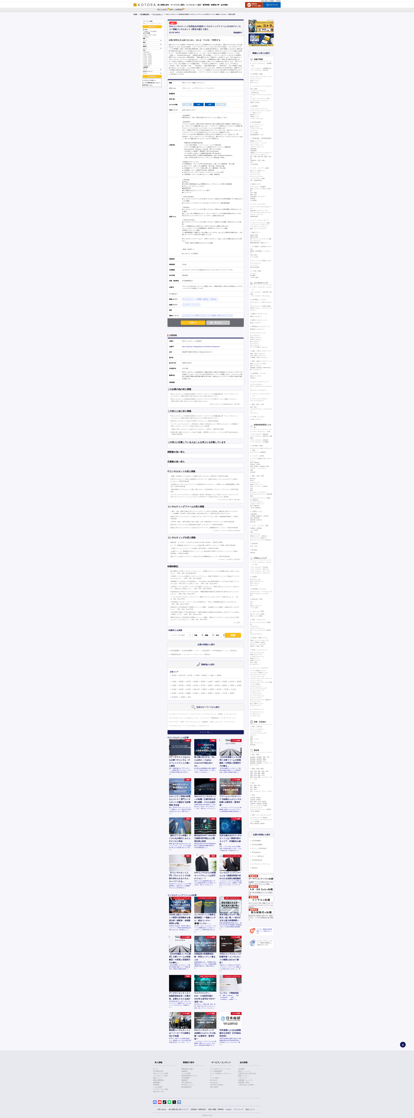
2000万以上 (147, 66)
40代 (155, 35)
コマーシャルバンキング (260, 220)
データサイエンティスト (257, 712)
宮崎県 (232, 693)
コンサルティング (188, 315)
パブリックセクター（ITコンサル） (260, 296)
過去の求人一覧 (158, 1091)
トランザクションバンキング (258, 226)
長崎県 (210, 693)
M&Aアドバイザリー (256, 376)
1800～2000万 (148, 64)
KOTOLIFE (213, 1080)
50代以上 (146, 37)
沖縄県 (183, 697)
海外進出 (255, 550)
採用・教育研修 (254, 518)
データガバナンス (255, 714)
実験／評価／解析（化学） (258, 775)
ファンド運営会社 (231, 650)
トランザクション (176, 726)
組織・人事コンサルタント (258, 353)
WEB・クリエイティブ (259, 650)
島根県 (211, 689)
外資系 (214, 315)
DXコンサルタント (255, 345)
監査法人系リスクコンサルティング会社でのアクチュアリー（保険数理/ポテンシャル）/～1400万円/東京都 (204, 527)
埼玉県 (190, 675)
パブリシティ (242, 1078)
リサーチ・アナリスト (256, 214)
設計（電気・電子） (256, 785)
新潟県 (181, 685)
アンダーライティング (228, 718)
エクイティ (219, 722)
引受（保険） (254, 192)
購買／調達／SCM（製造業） (258, 801)
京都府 (174, 689)
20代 (145, 35)
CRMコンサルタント (256, 339)
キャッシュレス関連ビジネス (261, 260)
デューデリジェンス (193, 722)
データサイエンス (258, 709)
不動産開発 (253, 150)
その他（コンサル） (258, 416)
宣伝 (251, 741)
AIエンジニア (254, 585)
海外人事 (252, 522)
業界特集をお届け (187, 1069)
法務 (251, 532)
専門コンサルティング (203, 315)
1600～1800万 (148, 62)
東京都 (174, 675)
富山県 (196, 685)
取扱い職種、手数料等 (215, 1109)
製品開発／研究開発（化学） (258, 761)
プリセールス (254, 626)
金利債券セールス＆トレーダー (259, 210)
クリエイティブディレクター (258, 733)
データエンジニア (255, 692)
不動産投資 (214, 718)
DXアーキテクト (255, 583)
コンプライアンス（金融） (258, 178)
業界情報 (156, 1085)
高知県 (196, 693)
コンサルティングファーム (191, 305)
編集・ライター (254, 739)
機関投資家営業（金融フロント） (260, 243)
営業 (251, 737)
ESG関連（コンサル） (259, 299)
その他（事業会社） (256, 507)
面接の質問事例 (158, 1080)
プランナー (253, 735)
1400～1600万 (148, 60)
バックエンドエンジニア (257, 676)
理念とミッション (244, 1071)
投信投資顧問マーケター (257, 134)
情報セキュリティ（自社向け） (259, 536)
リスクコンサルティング (260, 381)
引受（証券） (254, 255)
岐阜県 (217, 685)
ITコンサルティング (258, 333)
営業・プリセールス (258, 620)
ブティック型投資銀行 (202, 650)
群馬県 (239, 681)
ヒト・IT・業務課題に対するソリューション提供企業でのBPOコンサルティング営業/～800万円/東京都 (202, 545)
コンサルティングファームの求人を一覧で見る (226, 530)
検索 (233, 635)
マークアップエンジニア (257, 652)
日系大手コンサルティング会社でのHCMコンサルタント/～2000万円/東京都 (194, 421)
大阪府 (211, 675)
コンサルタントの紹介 (160, 1076)
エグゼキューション (192, 718)
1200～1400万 (148, 58)
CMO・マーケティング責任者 (258, 486)
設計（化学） (254, 789)
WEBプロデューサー (256, 654)
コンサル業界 (186, 1073)
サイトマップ (238, 1109)
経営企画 (252, 478)
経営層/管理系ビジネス (189, 1076)
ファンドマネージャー (256, 125)
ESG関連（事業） (258, 446)
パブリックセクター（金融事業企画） (261, 68)
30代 (150, 35)
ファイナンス (229, 722)
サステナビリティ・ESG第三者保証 (260, 306)
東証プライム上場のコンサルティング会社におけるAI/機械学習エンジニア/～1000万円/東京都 (199, 556)
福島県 (217, 681)
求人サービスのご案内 (160, 1073)
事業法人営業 (254, 237)
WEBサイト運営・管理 (256, 646)
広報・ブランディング (256, 743)
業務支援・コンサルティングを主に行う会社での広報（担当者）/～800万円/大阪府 (196, 542)
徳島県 (174, 693)
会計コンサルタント (256, 366)
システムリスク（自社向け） (258, 538)
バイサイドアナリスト (256, 129)
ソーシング (205, 718)
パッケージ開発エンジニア (258, 670)
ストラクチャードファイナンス (259, 100)
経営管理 (255, 543)
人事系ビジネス (257, 511)
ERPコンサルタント (256, 337)
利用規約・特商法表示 (198, 1109)
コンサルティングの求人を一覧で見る (229, 559)
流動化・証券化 (254, 102)
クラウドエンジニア (256, 686)
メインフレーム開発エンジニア (259, 672)
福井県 (210, 685)
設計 (253, 783)
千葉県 (197, 675)
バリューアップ (195, 714)
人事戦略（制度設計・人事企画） (206, 299)
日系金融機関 (174, 650)
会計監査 (252, 472)
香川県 (181, 693)
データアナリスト (255, 716)
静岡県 (224, 685)
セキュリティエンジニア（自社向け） (261, 540)
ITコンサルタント (158, 14)
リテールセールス (255, 241)
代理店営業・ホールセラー (258, 196)
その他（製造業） (255, 811)
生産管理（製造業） (256, 797)
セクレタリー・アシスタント (258, 492)
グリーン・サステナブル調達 (258, 805)
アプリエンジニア (255, 705)
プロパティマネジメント (257, 147)
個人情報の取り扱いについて (178, 1109)
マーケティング (254, 482)
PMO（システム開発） (256, 616)
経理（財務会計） (255, 462)
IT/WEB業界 (185, 1078)
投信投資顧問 (256, 122)
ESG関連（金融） (258, 74)
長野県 (188, 685)
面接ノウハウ (157, 1078)
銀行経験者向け (186, 1087)
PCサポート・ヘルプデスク (258, 644)
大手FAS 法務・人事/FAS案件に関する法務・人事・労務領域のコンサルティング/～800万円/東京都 (202, 522)
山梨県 (174, 685)
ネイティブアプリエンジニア (258, 688)
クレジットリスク (255, 172)
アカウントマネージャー (257, 628)
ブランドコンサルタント (257, 400)
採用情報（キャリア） (245, 1080)
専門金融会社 (217, 650)
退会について (250, 1109)
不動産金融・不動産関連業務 (261, 138)
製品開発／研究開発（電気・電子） (260, 757)
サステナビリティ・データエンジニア (261, 591)
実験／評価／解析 (258, 769)
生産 (253, 795)
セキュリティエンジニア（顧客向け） (261, 700)
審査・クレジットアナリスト (258, 228)
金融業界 (184, 1071)
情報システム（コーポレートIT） (259, 640)
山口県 (233, 689)
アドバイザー (174, 722)
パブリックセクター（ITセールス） (260, 573)
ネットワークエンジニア (257, 696)
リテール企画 (254, 257)
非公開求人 (154, 31)
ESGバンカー (254, 82)
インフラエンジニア (256, 694)
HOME (135, 14)
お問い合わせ (161, 1109)
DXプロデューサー (255, 579)
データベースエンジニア (257, 690)
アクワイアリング (255, 263)
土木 (251, 162)
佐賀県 (203, 693)
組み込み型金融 (254, 267)
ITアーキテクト (254, 343)
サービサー (253, 273)
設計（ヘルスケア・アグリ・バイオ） (261, 791)
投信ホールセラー (255, 127)
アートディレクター (256, 731)
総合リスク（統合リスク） (258, 170)
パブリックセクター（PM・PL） (259, 569)
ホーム (155, 1069)
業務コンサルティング (259, 320)
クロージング (204, 726)
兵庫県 (239, 685)
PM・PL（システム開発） (257, 614)
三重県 (232, 685)
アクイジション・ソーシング (258, 143)
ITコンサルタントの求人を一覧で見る (229, 499)
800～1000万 (147, 54)
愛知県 (204, 675)
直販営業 (252, 198)
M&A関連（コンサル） (259, 373)
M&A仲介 (253, 378)
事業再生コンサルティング (261, 326)
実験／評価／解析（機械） (258, 773)
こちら (150, 85)
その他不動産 (254, 164)
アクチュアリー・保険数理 (258, 187)
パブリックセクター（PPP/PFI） (259, 70)
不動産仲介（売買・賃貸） (258, 160)
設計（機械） (254, 787)
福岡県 (219, 675)
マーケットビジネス (258, 204)
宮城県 (196, 681)
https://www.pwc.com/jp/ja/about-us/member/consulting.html (201, 346)
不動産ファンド (254, 116)
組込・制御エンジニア (256, 703)
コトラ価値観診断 (216, 1071)
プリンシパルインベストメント (259, 109)
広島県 (226, 689)
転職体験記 (157, 1082)
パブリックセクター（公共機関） (260, 442)
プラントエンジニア (256, 807)
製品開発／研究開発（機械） (258, 759)
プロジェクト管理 (258, 611)
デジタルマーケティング (257, 656)
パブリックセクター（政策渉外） (260, 440)
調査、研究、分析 (258, 404)
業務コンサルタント (256, 323)
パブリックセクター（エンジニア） (260, 571)
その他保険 (253, 200)
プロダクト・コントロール (258, 468)
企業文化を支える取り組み (247, 1073)
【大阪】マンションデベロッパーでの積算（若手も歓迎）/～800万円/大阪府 (194, 548)
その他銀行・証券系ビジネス (261, 246)
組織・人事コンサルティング (261, 351)
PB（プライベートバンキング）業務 (260, 239)
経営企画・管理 (257, 599)
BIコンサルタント (255, 341)
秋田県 (203, 681)
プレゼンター (254, 130)
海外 (189, 697)
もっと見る (237, 622)
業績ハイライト (243, 1076)
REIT (182, 722)
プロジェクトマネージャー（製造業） (261, 809)
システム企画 (254, 607)
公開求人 (146, 31)
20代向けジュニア (187, 1085)
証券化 (220, 714)
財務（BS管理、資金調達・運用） (260, 466)
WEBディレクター (255, 660)
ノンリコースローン (191, 726)
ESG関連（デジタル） (259, 589)
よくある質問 (157, 1087)
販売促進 (252, 745)
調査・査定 (253, 194)
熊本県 (217, 693)
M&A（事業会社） (255, 506)
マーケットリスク (255, 174)
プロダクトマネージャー (257, 504)
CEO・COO (253, 546)
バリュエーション (231, 714)
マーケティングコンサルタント (259, 399)
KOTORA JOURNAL (217, 1085)
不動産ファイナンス (256, 141)
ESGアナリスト (254, 80)
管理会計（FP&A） (255, 464)
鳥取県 (204, 689)
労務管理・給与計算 (256, 520)
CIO (251, 604)
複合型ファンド (254, 114)
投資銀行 (205, 722)
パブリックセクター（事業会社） (260, 434)
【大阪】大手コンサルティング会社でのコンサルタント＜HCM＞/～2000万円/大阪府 (197, 429)
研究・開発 (255, 754)
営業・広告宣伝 (257, 726)
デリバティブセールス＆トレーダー (260, 212)
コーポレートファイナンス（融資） (260, 223)
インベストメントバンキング (261, 86)
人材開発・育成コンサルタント (259, 357)
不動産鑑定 (253, 149)
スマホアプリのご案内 (160, 1089)
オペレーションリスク (256, 176)
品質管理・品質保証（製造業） (259, 803)
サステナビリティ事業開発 (258, 452)
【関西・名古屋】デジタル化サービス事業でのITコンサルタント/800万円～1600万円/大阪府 (199, 476)
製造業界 (184, 1080)
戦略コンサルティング (259, 314)
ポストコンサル (227, 315)
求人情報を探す (144, 14)
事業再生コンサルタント (257, 329)
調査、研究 (253, 407)
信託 (251, 249)
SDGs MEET (214, 1087)
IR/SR (252, 480)
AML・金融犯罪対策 (256, 180)
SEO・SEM (253, 662)
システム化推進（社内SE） (258, 642)
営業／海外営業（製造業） (258, 823)
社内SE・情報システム (259, 638)
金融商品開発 (254, 216)
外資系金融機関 (187, 650)
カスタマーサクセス (256, 634)
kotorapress (214, 1082)
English (278, 1)
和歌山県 (197, 689)
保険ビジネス (256, 184)
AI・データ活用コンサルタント (259, 347)
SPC (211, 722)
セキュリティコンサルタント (258, 390)
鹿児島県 (175, 697)
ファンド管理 (254, 132)
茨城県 (224, 681)
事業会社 (207, 654)
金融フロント (256, 232)
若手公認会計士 (186, 1082)
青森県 (181, 681)
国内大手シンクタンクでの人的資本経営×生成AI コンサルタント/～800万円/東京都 (196, 524)
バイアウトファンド (209, 714)
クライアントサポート (256, 502)
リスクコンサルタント (256, 384)
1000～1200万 (148, 56)
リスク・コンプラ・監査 (260, 525)
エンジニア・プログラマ (260, 668)
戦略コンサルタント (256, 316)
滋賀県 (181, 689)
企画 (251, 488)
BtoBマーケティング (256, 484)
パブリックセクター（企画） (261, 431)
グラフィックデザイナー (257, 729)
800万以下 (147, 52)
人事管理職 (253, 514)
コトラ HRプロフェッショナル (220, 1069)
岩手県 (188, 681)
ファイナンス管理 (258, 456)
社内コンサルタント (256, 606)
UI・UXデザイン (255, 664)
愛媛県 (188, 693)
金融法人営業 (254, 235)
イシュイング (254, 265)
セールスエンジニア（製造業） (259, 817)
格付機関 (252, 275)
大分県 (224, 693)
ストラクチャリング (176, 718)
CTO (251, 602)
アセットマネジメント (256, 145)
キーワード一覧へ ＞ (206, 732)
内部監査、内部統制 (256, 528)
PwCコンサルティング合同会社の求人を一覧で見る (225, 404)
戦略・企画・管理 (258, 476)
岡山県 (219, 689)
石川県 (203, 685)
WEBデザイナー (255, 658)
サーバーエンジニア (256, 698)
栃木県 (232, 681)
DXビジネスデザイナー (257, 581)
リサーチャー (254, 413)
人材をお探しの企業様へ (268, 1)
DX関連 (254, 577)
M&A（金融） (254, 89)
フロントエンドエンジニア (258, 674)
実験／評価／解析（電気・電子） (260, 771)
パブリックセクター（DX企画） (259, 567)
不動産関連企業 (175, 654)
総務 (251, 490)
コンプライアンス (255, 534)
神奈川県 (182, 675)
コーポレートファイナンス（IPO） (260, 98)
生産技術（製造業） (256, 799)
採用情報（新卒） (244, 1082)
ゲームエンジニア (255, 701)
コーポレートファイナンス (179, 714)
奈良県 (188, 689)
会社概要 (241, 1069)
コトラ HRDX (214, 1078)
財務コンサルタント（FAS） (258, 364)
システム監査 (254, 530)
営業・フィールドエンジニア (261, 815)
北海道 (174, 681)
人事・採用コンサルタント (258, 355)
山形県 (210, 681)
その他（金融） (257, 271)
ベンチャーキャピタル (256, 118)
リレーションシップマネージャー (260, 225)
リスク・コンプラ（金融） (261, 168)
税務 (251, 470)
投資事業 (255, 106)
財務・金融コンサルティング (261, 361)
